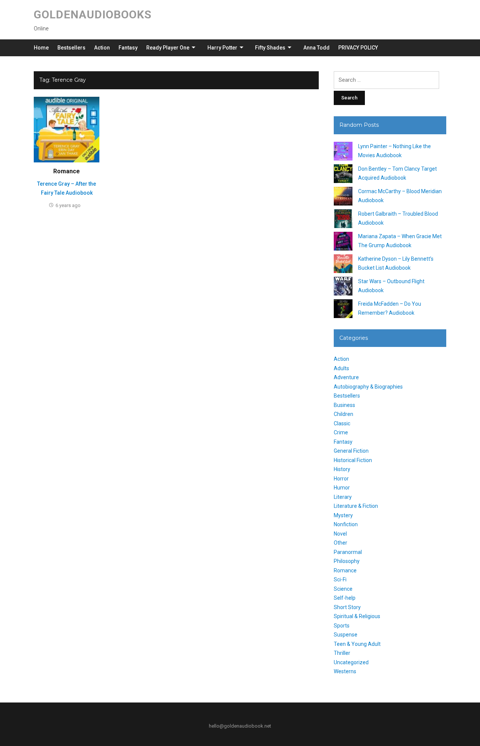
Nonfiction (346, 524)
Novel (340, 534)
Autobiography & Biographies (368, 387)
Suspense (345, 635)
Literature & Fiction (356, 506)
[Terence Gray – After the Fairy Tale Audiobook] (66, 129)
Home (41, 48)
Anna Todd (316, 48)
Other (340, 543)
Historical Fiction (353, 460)
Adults (341, 368)
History (342, 469)
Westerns (345, 671)
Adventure (346, 377)
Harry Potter (222, 48)
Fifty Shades (270, 48)
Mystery (343, 515)
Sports (342, 626)
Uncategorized (351, 662)
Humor (342, 488)
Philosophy (347, 561)
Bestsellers (71, 48)
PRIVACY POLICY (358, 48)
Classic (342, 423)
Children (343, 414)
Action (102, 48)
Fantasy (128, 48)
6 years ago (68, 205)
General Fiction (351, 451)
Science (343, 589)
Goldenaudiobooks (93, 14)
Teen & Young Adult (357, 644)
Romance (66, 171)
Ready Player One (167, 48)
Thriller (342, 653)
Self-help (345, 598)
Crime (341, 432)
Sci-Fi (340, 579)
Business (344, 405)
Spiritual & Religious (357, 616)
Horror (341, 479)
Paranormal (348, 552)
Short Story (347, 607)
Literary (343, 497)
